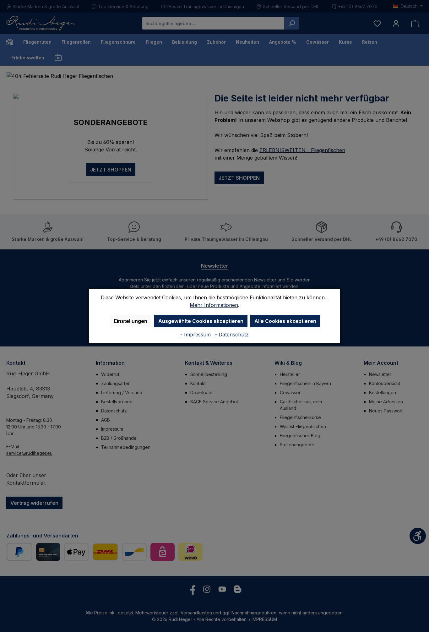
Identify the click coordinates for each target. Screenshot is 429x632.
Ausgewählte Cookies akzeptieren (200, 321)
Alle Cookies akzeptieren (285, 321)
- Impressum (196, 334)
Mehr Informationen (214, 305)
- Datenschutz (232, 334)
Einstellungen (130, 321)
